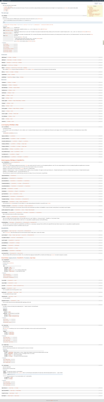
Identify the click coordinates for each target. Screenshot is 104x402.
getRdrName (30, 41)
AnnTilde (51, 24)
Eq (4, 44)
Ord (4, 47)
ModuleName (7, 30)
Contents (100, 0)
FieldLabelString (20, 285)
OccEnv (11, 162)
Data (5, 45)
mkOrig (91, 34)
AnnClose (25, 24)
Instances (4, 42)
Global (2, 257)
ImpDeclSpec (11, 332)
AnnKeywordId (6, 24)
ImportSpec (14, 230)
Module (18, 108)
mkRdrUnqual (40, 18)
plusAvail (53, 254)
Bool (14, 90)
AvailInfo (21, 230)
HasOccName (6, 51)
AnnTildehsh (46, 24)
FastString (15, 62)
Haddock (51, 400)
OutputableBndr (7, 48)
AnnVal (42, 24)
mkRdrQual (89, 31)
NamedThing (10, 77)
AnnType (11, 24)
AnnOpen (15, 24)
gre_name (22, 168)
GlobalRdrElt (20, 160)
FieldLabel (21, 205)
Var (5, 10)
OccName (7, 27)
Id (4, 9)
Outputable (6, 50)
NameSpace (9, 62)
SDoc (21, 193)
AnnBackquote (37, 24)
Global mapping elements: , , (95, 15)
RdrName (39, 29)
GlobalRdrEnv (13, 175)
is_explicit (20, 372)
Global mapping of (6, 160)
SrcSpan (10, 356)
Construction (91, 8)
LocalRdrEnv (13, 138)
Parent (10, 268)
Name (7, 35)
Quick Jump (94, 0)
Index (103, 0)
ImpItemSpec (8, 383)
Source (97, 0)
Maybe (15, 87)
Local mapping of (5, 124)
